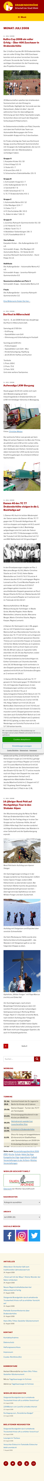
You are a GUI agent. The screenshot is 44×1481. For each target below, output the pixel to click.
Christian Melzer (16, 431)
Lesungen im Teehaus (12, 1438)
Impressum (33, 750)
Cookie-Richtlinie (13, 750)
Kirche (11, 1154)
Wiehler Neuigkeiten (15, 1393)
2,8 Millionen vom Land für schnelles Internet (20, 1407)
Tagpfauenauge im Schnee (20, 1379)
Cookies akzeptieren (22, 739)
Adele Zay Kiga (27, 1154)
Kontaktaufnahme (11, 1338)
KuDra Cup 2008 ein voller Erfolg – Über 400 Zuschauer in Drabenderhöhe (21, 42)
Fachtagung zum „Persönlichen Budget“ (18, 1413)
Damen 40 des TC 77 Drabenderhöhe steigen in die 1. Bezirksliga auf (21, 506)
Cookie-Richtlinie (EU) (13, 1357)
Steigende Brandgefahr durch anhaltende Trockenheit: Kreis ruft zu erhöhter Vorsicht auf (22, 1300)
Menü (23, 17)
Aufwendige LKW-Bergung (18, 385)
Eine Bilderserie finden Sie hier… (17, 301)
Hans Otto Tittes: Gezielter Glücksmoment (21, 1321)
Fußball (34, 1157)
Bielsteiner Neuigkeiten (17, 1424)
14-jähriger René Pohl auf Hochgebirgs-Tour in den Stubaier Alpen (17, 805)
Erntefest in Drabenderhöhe (22, 1129)
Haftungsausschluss (12, 1347)
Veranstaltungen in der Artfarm (17, 1160)
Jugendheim (25, 1157)
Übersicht (8, 1189)
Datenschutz (24, 750)
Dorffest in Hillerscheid (16, 314)
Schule (18, 1154)
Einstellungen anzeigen (22, 746)
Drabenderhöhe (26, 5)
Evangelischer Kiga (11, 1157)
